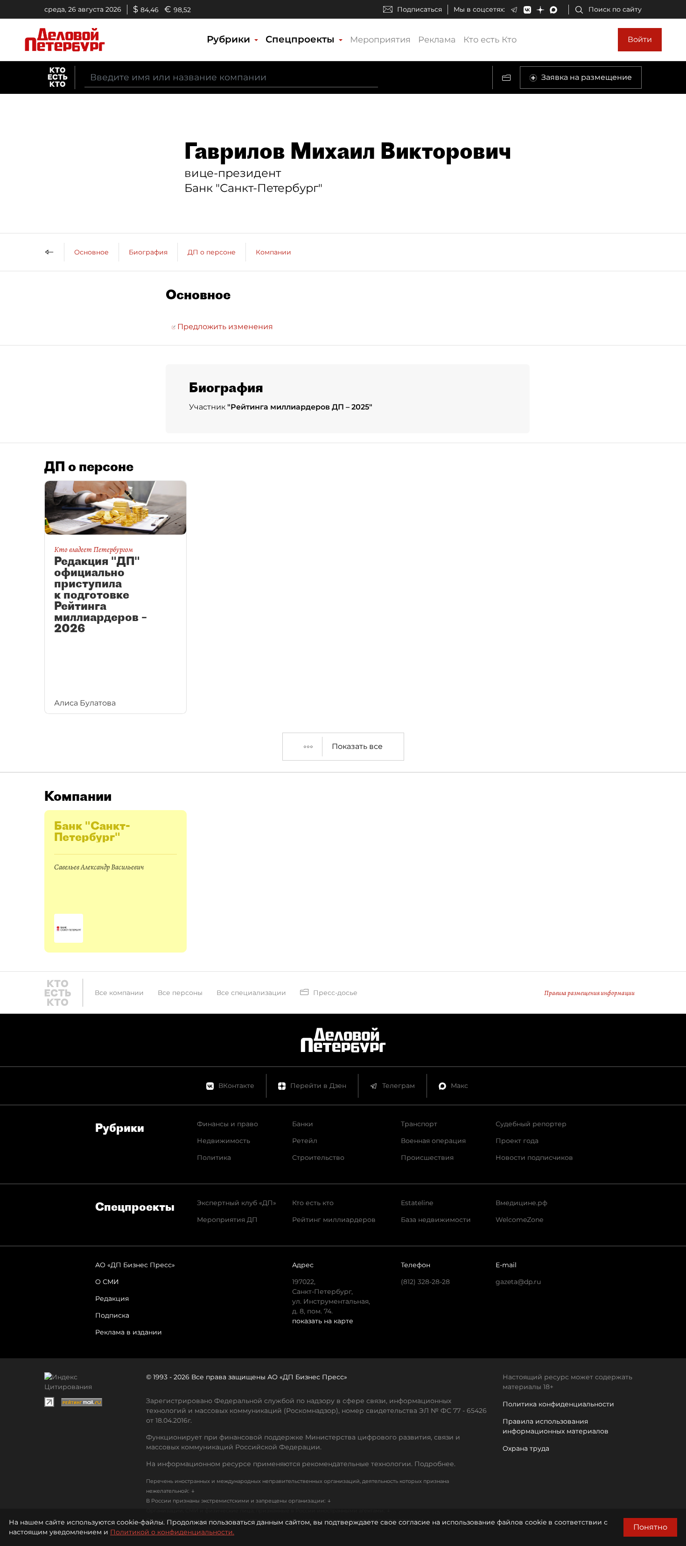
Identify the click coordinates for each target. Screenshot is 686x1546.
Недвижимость (223, 1141)
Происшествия (427, 1157)
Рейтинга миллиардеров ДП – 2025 (300, 406)
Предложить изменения (224, 326)
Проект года (517, 1141)
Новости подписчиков (534, 1157)
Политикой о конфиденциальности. (172, 1532)
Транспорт (419, 1124)
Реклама (437, 40)
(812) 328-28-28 (425, 1282)
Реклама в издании (128, 1332)
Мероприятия (380, 40)
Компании (273, 252)
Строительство (318, 1157)
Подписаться (419, 9)
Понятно (650, 1527)
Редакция (112, 1298)
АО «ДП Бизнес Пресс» (135, 1265)
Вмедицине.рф (521, 1203)
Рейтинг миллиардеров (334, 1219)
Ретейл (304, 1141)
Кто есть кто (313, 1203)
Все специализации (251, 992)
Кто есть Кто (490, 40)
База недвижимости (436, 1219)
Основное (91, 252)
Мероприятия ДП (227, 1219)
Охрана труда (526, 1448)
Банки (302, 1124)
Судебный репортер (531, 1124)
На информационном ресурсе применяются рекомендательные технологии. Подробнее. (300, 1464)
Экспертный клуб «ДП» (236, 1203)
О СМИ (107, 1282)
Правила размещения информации (589, 992)
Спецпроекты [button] (301, 39)
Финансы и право (227, 1124)
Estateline (417, 1203)
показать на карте (322, 1321)
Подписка (112, 1315)
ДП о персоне (212, 252)
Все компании (119, 992)
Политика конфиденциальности (558, 1404)
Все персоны (180, 992)
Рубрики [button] (230, 39)
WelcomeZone (519, 1219)
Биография (148, 252)
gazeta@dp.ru (518, 1282)
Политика (214, 1157)
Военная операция (433, 1141)
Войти (640, 39)
